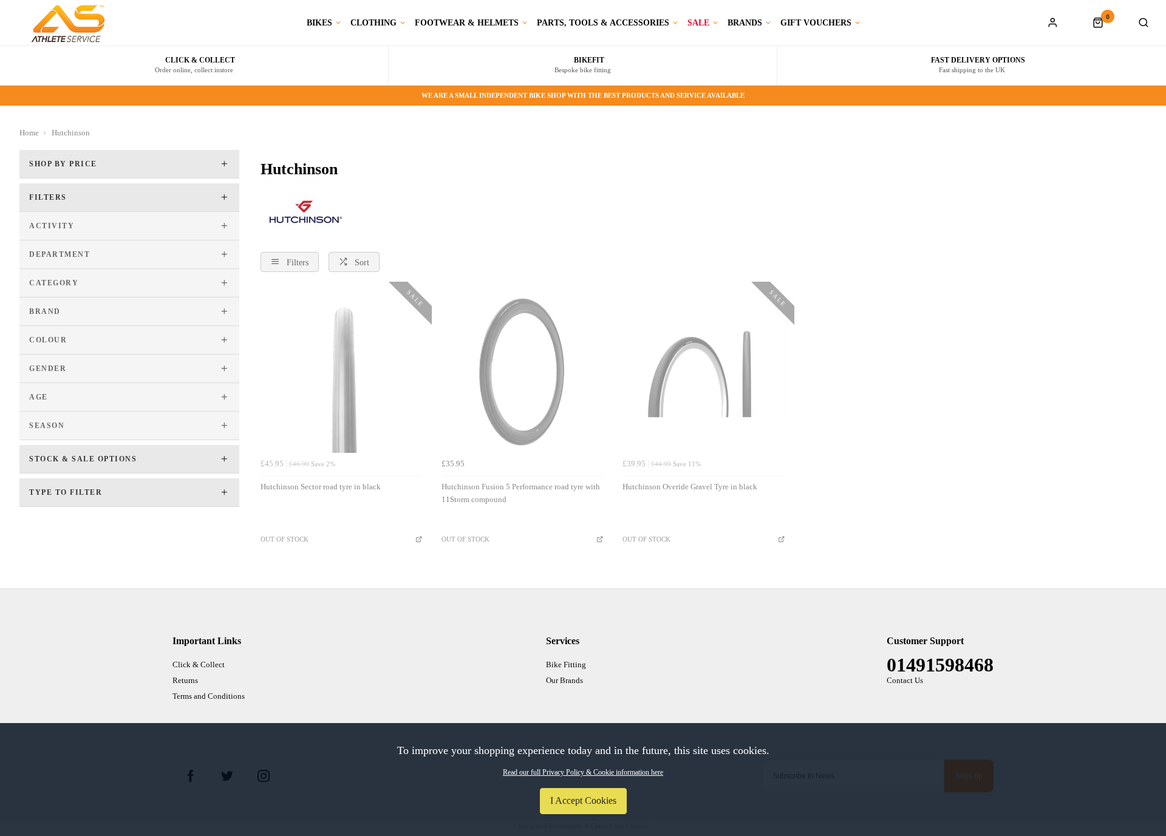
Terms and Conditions (208, 696)
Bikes (319, 23)
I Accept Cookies (583, 800)
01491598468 (940, 665)
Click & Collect (198, 664)
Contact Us (905, 680)
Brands (745, 23)
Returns (185, 680)
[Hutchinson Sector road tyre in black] (341, 372)
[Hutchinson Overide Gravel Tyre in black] (703, 372)
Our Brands (564, 680)
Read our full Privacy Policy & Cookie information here (583, 772)
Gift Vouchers (815, 23)
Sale (698, 23)
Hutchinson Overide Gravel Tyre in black (689, 486)
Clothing (373, 23)
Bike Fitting (566, 664)
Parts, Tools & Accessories (603, 23)
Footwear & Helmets (467, 23)
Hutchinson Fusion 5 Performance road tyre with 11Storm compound (521, 493)
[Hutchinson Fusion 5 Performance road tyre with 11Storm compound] (522, 372)
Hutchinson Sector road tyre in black (321, 486)
